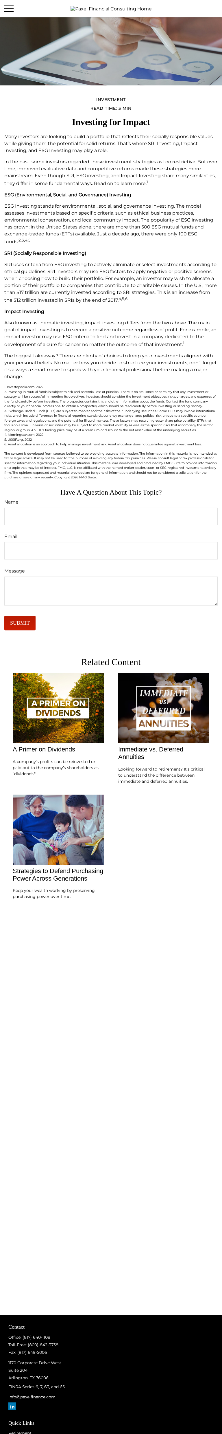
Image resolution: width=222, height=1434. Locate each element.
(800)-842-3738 (43, 1344)
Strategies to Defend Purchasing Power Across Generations (58, 874)
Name (11, 502)
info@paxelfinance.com (32, 1397)
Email (10, 536)
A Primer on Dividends (44, 749)
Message (14, 571)
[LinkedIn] (12, 1406)
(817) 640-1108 (36, 1337)
